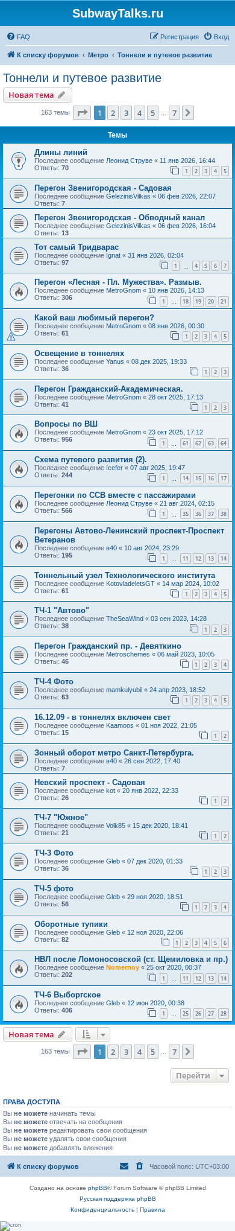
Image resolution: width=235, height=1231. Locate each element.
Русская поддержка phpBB (118, 1198)
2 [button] (113, 112)
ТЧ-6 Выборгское (67, 994)
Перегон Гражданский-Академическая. (108, 388)
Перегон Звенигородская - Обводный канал (119, 217)
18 (186, 301)
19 (198, 301)
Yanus (115, 361)
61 (186, 443)
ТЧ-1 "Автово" (61, 610)
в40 (111, 548)
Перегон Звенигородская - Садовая (103, 187)
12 (198, 558)
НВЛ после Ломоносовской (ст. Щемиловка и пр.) (131, 959)
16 (211, 478)
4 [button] (139, 112)
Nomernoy (122, 967)
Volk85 (115, 825)
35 (186, 514)
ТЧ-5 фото (54, 888)
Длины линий (60, 152)
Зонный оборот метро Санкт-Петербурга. (114, 752)
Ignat (113, 255)
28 (224, 1013)
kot (110, 790)
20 (211, 301)
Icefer (114, 467)
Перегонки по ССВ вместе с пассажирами (115, 495)
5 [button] (153, 112)
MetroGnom (123, 290)
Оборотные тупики (71, 924)
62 (198, 443)
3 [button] (126, 112)
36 (198, 514)
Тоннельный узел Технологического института (124, 575)
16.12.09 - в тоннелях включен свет (102, 717)
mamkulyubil (124, 689)
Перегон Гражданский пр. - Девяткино (107, 645)
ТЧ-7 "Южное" (61, 817)
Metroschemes (128, 654)
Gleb (113, 861)
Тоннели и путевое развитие (82, 77)
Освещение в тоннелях (79, 353)
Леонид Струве (129, 160)
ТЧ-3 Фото (54, 852)
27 (211, 1013)
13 (211, 558)
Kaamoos (120, 725)
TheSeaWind (124, 618)
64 (224, 443)
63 (211, 443)
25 (186, 1013)
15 (198, 478)
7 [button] (174, 112)
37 (211, 514)
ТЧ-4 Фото (54, 681)
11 (186, 558)
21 (224, 301)
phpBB (97, 1188)
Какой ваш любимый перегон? (94, 317)
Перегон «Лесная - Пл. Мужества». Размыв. (118, 282)
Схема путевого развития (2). (90, 459)
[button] (82, 113)
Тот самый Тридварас (76, 247)
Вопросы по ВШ (66, 423)
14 (186, 478)
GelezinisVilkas (128, 196)
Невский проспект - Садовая (89, 782)
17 (224, 478)
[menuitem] (18, 37)
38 (224, 514)
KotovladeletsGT (130, 583)
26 (198, 1013)
